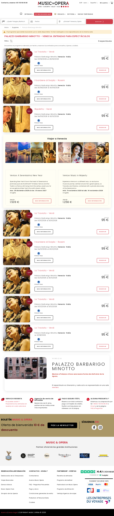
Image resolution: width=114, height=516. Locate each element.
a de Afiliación (68, 489)
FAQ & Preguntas (97, 408)
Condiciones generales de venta (41, 493)
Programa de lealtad (64, 480)
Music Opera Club (7, 489)
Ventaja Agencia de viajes (66, 493)
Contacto (4, 3)
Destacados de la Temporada (12, 476)
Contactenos (34, 476)
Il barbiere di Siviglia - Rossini (50, 80)
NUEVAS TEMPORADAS (85, 14)
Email (93, 406)
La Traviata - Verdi (44, 51)
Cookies (32, 502)
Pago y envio (33, 489)
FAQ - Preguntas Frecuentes (39, 485)
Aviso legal (13, 512)
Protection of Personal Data (39, 498)
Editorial (70, 14)
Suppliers (15, 27)
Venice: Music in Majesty (75, 175)
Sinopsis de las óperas (9, 493)
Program (60, 489)
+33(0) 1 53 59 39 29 (100, 404)
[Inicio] (21, 13)
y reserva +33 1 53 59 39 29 (18, 3)
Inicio (6, 27)
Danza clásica (6, 485)
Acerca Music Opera (36, 480)
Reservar (102, 70)
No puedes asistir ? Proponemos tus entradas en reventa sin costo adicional (16, 404)
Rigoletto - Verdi (43, 109)
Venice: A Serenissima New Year (26, 175)
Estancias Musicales (43, 14)
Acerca (4, 512)
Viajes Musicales (7, 480)
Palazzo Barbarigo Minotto (46, 57)
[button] (84, 3)
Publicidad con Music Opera (67, 485)
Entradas (28, 14)
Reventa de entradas (64, 476)
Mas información (44, 70)
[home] (53, 4)
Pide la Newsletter (62, 425)
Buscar (98, 21)
